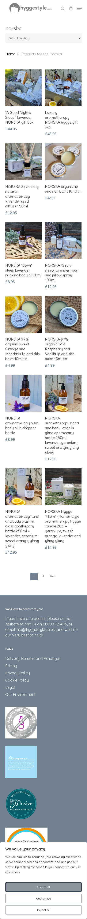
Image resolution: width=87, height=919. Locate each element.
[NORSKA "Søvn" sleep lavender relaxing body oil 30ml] (23, 240)
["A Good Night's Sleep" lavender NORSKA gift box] (23, 87)
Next (53, 576)
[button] (79, 8)
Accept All (43, 887)
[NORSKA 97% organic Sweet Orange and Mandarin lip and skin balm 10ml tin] (23, 314)
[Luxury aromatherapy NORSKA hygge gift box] (63, 87)
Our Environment (20, 694)
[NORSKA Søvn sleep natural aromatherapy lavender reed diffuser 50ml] (23, 161)
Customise (43, 898)
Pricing (11, 665)
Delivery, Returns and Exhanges (33, 658)
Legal (10, 687)
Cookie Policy (17, 680)
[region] (43, 880)
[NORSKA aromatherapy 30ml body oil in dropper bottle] (23, 393)
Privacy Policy (17, 673)
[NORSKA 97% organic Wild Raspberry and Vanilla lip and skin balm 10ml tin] (63, 314)
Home (10, 54)
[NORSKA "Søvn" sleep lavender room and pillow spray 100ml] (63, 240)
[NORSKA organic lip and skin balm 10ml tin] (63, 161)
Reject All (43, 910)
